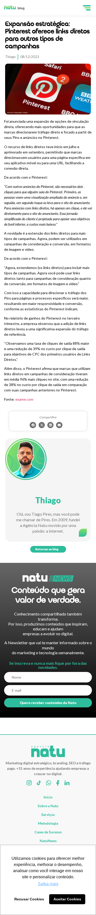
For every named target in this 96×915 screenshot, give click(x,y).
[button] (33, 425)
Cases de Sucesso (48, 832)
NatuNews (48, 841)
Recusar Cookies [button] (29, 899)
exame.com (24, 399)
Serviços (48, 814)
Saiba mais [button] (48, 884)
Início (48, 797)
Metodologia (48, 823)
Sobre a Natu (48, 806)
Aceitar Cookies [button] (67, 899)
